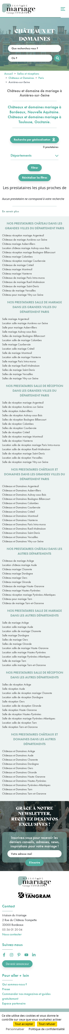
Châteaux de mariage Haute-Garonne (23, 586)
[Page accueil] (18, 9)
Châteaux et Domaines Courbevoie (21, 507)
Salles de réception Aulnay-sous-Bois (22, 415)
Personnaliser (15, 1029)
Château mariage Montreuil (17, 269)
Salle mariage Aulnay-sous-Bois (19, 332)
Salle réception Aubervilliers (17, 411)
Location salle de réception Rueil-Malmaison (26, 449)
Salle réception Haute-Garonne (19, 710)
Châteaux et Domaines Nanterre (20, 520)
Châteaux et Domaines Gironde (19, 772)
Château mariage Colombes (17, 256)
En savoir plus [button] (10, 211)
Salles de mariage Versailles (17, 374)
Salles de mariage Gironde (17, 644)
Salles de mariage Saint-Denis (18, 370)
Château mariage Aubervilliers (18, 244)
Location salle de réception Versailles (22, 458)
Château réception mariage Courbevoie (23, 261)
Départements (21, 155)
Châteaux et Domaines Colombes (20, 503)
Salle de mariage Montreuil (17, 353)
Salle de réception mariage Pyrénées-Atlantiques (28, 718)
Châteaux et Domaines (21, 78)
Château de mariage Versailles (19, 290)
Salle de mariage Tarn (14, 661)
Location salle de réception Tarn (19, 723)
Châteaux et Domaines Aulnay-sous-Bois (24, 494)
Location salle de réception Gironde (21, 706)
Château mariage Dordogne (17, 573)
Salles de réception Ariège (16, 684)
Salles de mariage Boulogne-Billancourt (23, 336)
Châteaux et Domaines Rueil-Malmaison (24, 528)
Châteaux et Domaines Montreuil (20, 516)
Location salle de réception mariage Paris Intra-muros (31, 445)
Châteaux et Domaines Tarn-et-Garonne (24, 793)
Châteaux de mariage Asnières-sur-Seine (24, 239)
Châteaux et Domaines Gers (17, 768)
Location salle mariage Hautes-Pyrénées (24, 652)
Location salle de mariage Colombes (22, 340)
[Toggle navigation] (62, 8)
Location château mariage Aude (19, 565)
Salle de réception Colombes (18, 424)
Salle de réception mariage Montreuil (22, 436)
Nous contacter (12, 934)
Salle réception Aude (13, 689)
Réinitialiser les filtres (34, 177)
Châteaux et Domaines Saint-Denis (21, 533)
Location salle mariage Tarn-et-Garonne (24, 665)
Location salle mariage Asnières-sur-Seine (25, 323)
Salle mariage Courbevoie (16, 344)
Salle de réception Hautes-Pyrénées (21, 714)
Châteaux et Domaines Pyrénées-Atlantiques (26, 785)
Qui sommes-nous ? (14, 984)
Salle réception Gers (13, 701)
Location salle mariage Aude (17, 627)
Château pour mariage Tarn (17, 599)
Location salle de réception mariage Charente (27, 693)
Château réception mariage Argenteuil (23, 235)
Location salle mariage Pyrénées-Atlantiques (26, 656)
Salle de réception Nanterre (17, 441)
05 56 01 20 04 (12, 929)
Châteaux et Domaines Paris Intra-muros (24, 524)
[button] (4, 955)
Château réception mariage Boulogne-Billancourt (28, 252)
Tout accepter (24, 1024)
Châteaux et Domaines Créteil (18, 511)
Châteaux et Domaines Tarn (17, 789)
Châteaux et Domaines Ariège (18, 751)
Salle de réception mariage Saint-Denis (23, 453)
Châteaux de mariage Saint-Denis (20, 286)
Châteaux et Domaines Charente (20, 759)
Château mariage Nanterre (17, 273)
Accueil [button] (8, 73)
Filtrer (34, 168)
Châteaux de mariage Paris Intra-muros (23, 278)
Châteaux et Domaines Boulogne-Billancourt (26, 499)
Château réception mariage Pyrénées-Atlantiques (29, 595)
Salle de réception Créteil (16, 432)
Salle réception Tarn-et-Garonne (20, 727)
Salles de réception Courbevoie (19, 428)
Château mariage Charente (17, 569)
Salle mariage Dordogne (15, 635)
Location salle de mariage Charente (21, 631)
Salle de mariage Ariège (15, 622)
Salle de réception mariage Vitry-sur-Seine (25, 462)
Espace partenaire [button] (14, 1003)
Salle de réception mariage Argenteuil (23, 402)
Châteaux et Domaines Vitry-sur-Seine (23, 541)
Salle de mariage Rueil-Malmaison (21, 365)
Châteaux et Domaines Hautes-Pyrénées (24, 781)
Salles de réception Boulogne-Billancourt (24, 419)
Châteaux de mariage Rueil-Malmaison (23, 282)
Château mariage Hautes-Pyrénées (21, 590)
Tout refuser (47, 1024)
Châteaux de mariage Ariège (18, 561)
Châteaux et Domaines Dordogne (20, 764)
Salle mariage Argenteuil (15, 319)
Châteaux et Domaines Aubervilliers (21, 490)
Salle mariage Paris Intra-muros (19, 361)
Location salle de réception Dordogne (22, 697)
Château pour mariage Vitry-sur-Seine (22, 295)
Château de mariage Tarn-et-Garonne (23, 603)
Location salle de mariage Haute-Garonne (25, 648)
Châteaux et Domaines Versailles (20, 537)
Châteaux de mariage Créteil (18, 265)
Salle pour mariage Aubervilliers (19, 327)
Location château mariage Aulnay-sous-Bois (26, 248)
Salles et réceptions (28, 73)
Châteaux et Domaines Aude (17, 755)
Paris (41, 78)
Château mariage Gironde (16, 582)
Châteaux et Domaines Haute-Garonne (23, 776)
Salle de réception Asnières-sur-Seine (22, 407)
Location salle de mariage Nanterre (21, 357)
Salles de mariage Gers (15, 639)
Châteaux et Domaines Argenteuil (20, 486)
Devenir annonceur (17, 964)
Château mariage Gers (14, 578)
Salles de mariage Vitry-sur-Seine (20, 378)
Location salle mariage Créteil (18, 348)
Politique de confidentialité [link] (47, 1029)
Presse (6, 989)
